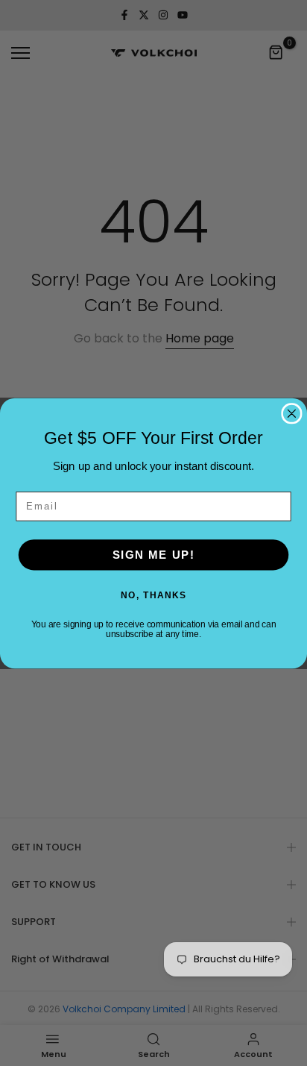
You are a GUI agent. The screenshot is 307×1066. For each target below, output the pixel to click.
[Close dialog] (291, 413)
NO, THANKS (153, 594)
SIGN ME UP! (153, 554)
